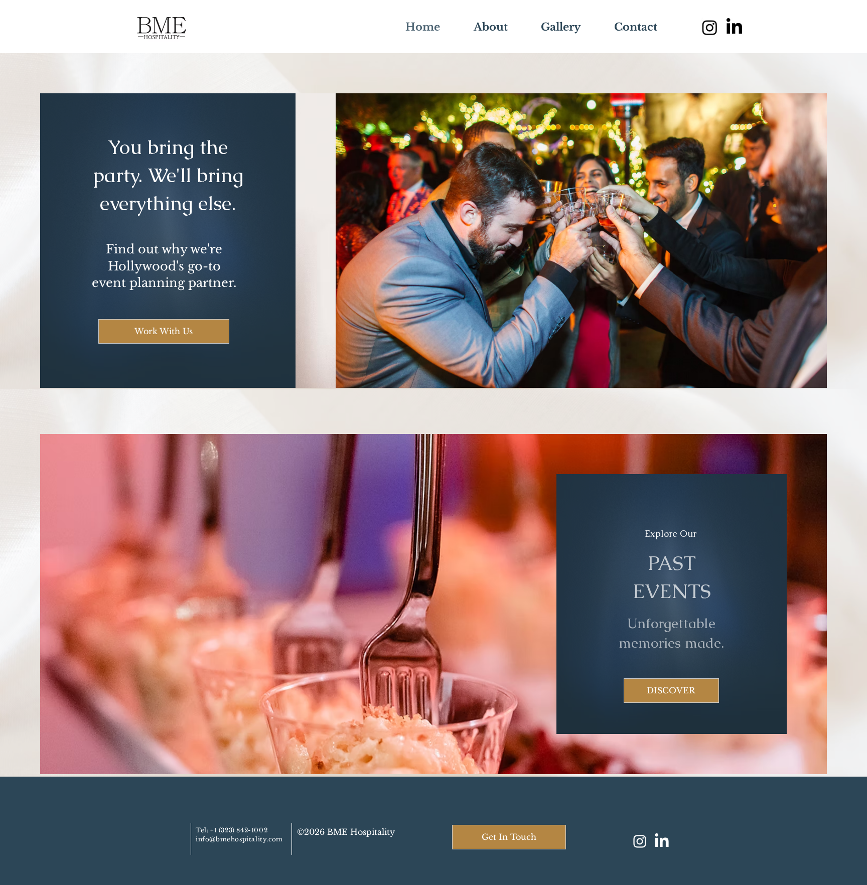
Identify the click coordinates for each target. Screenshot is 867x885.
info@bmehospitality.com (239, 839)
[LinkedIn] (661, 841)
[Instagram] (709, 27)
